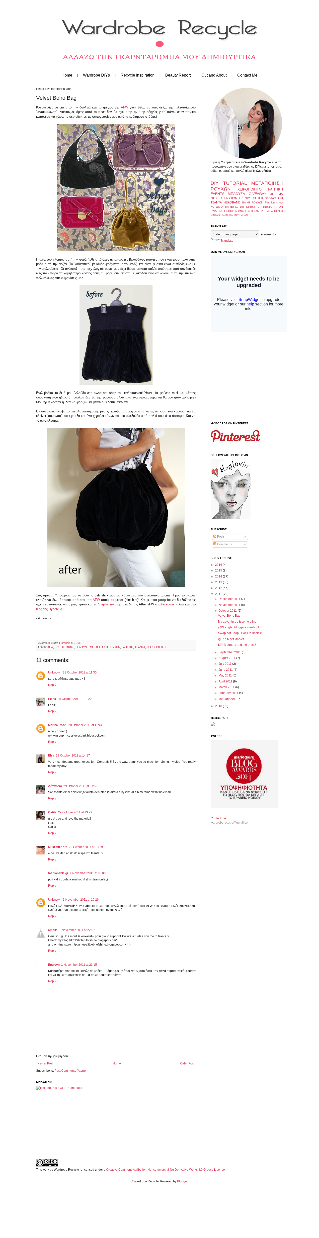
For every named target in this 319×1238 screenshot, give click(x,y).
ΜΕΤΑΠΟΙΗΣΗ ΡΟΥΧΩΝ (105, 647)
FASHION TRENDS (237, 198)
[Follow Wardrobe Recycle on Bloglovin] (230, 518)
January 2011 (228, 699)
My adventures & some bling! (237, 621)
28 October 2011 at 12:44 (85, 725)
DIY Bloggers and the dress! (237, 645)
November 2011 (230, 605)
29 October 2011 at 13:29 (75, 812)
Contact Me (247, 75)
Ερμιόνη (54, 964)
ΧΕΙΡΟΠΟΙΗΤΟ (156, 647)
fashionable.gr (58, 873)
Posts (220, 536)
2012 (219, 588)
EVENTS (217, 194)
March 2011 (227, 687)
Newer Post (45, 1063)
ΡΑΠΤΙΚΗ (127, 647)
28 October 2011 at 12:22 (75, 699)
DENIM (278, 210)
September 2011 (230, 652)
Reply (52, 685)
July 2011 (225, 664)
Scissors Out (274, 198)
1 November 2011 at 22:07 (77, 930)
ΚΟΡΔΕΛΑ (217, 206)
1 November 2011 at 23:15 (79, 964)
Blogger (182, 1181)
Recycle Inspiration (138, 75)
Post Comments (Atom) (70, 1070)
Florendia (65, 642)
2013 (219, 582)
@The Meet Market (231, 639)
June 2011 (226, 669)
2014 (219, 576)
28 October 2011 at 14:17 (73, 755)
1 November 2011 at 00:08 (88, 873)
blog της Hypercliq (49, 609)
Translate (227, 240)
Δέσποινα (55, 786)
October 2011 (228, 610)
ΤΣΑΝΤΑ (140, 647)
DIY (57, 647)
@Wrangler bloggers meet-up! (238, 627)
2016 (219, 565)
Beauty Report (178, 75)
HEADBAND (232, 202)
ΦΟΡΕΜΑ (276, 194)
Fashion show (274, 202)
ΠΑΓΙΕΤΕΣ (231, 206)
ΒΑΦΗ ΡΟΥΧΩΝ (252, 202)
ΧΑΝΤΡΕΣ (260, 210)
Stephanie (105, 604)
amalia (53, 930)
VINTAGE (216, 215)
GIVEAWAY (257, 194)
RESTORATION (273, 206)
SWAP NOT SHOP (222, 210)
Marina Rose (57, 725)
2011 (219, 594)
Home (67, 75)
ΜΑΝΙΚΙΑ (227, 215)
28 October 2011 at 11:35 (80, 672)
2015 (219, 570)
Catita (52, 812)
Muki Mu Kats (57, 847)
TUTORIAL (67, 647)
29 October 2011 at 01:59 (80, 786)
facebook (167, 604)
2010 (219, 706)
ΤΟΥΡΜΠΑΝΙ (241, 215)
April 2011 (226, 681)
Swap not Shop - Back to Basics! (240, 633)
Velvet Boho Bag (229, 615)
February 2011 (229, 693)
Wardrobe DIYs (96, 75)
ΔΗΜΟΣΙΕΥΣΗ (244, 210)
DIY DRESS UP (250, 206)
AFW (125, 107)
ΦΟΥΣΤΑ (217, 198)
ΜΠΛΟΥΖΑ (236, 194)
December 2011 (230, 599)
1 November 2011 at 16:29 (81, 899)
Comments (224, 544)
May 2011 (226, 675)
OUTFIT (258, 198)
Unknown (54, 672)
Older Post (187, 1063)
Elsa (51, 755)
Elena (52, 699)
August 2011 (227, 658)
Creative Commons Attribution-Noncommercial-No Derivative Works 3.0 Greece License (165, 1169)
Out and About (214, 75)
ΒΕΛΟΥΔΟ (82, 647)
